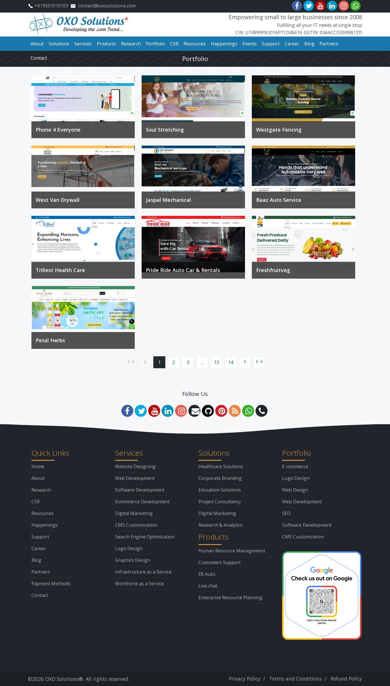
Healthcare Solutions (220, 466)
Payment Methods (51, 583)
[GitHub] (208, 411)
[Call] (262, 411)
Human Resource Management (231, 551)
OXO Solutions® (64, 678)
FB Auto (206, 574)
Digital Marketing (134, 513)
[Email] (194, 411)
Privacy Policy (244, 678)
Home (37, 466)
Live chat (207, 586)
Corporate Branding (220, 478)
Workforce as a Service (139, 583)
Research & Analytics (220, 525)
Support (40, 537)
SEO (286, 513)
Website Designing (135, 466)
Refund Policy (346, 678)
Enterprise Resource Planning (230, 597)
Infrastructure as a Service (143, 572)
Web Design (295, 490)
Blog (36, 560)
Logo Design (128, 548)
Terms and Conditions (295, 678)
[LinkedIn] (332, 6)
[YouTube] (320, 6)
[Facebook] (297, 6)
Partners (40, 572)
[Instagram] (344, 6)
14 (230, 362)
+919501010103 (51, 6)
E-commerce (295, 466)
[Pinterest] (221, 411)
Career (38, 548)
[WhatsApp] (355, 6)
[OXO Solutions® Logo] (79, 24)
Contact (39, 595)
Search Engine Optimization (144, 537)
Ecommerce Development (142, 501)
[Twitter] (308, 6)
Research (41, 490)
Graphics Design (132, 560)
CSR (35, 501)
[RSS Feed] (235, 411)
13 (216, 362)
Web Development (135, 478)
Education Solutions (219, 490)
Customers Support (219, 562)
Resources (42, 513)
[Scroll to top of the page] (381, 681)
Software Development (139, 490)
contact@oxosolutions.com (107, 6)
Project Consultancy (219, 501)
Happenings (44, 525)
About (38, 478)
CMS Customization (136, 525)
